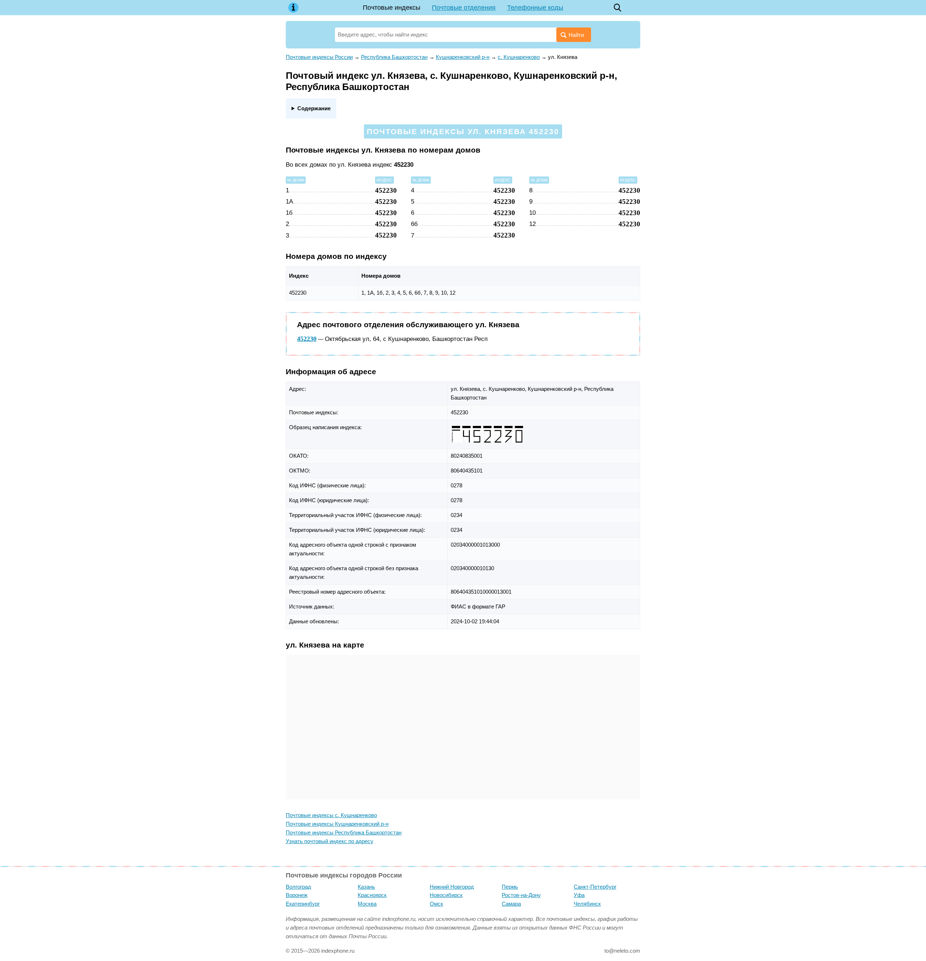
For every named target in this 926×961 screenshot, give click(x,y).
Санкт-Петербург (595, 887)
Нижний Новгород (452, 887)
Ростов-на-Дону (521, 895)
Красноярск (372, 895)
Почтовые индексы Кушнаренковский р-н (337, 824)
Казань (366, 887)
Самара (511, 904)
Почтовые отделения (464, 7)
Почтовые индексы (391, 7)
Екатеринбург (303, 904)
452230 (307, 338)
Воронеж (296, 895)
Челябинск (587, 904)
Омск (436, 904)
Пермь (510, 887)
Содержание (314, 108)
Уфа (579, 895)
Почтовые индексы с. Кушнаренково (331, 815)
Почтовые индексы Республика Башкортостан (344, 832)
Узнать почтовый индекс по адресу (329, 841)
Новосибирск (446, 895)
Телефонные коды (535, 7)
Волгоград (298, 887)
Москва (367, 904)
